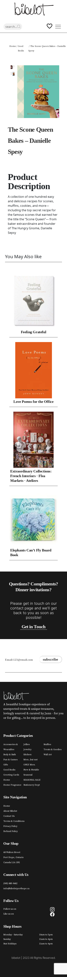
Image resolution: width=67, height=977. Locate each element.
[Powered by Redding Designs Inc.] (33, 968)
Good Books (21, 48)
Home (12, 46)
